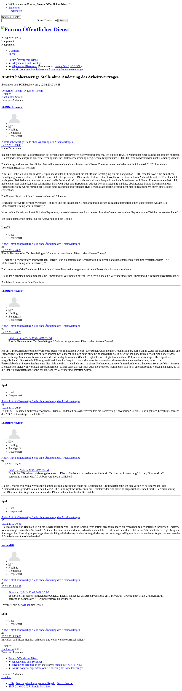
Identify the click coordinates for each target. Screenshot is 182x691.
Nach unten (7, 96)
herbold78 (7, 545)
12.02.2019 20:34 (11, 407)
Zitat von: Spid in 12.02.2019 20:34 (29, 470)
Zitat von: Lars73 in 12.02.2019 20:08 (30, 338)
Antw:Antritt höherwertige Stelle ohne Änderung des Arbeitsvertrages (40, 243)
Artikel (26, 604)
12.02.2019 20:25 (11, 332)
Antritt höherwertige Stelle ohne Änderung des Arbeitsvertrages (37, 141)
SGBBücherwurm (12, 107)
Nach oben (7, 649)
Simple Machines (41, 686)
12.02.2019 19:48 (11, 145)
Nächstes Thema (33, 90)
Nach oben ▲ (65, 683)
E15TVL (75, 66)
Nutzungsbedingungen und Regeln (35, 683)
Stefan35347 (62, 66)
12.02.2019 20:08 (11, 250)
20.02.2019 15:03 (11, 636)
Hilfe (11, 683)
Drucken (6, 93)
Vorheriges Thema (11, 90)
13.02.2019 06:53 (11, 523)
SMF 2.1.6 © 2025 (19, 686)
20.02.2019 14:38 (11, 586)
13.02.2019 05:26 (11, 464)
